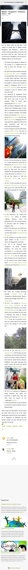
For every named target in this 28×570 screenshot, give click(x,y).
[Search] (26, 2)
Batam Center (18, 103)
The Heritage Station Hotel (17, 262)
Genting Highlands (10, 310)
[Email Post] (2, 424)
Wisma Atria (8, 235)
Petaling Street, (17, 294)
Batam (3, 426)
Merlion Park (9, 216)
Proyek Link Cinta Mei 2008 (7, 528)
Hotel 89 (14, 400)
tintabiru (9, 448)
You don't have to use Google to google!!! (11, 552)
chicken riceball (16, 366)
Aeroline (14, 251)
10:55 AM (9, 453)
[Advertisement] (14, 481)
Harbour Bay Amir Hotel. (12, 73)
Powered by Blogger (15, 568)
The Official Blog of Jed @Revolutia (13, 2)
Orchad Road (16, 230)
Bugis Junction (11, 119)
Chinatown (9, 167)
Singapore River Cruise (12, 133)
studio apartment (21, 115)
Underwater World (10, 178)
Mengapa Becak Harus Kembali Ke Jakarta (11, 504)
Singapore (15, 426)
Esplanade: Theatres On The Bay (15, 185)
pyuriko (8, 437)
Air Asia (13, 64)
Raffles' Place (14, 131)
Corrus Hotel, (10, 255)
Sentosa (23, 174)
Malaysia (9, 426)
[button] (2, 18)
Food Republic (21, 233)
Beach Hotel (14, 117)
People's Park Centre (20, 164)
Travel (20, 426)
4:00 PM (9, 444)
